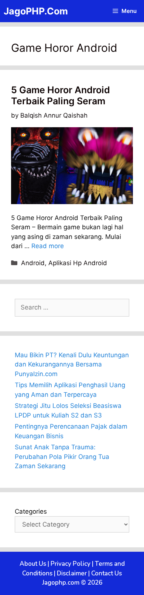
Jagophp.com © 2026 (72, 582)
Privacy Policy (70, 563)
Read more (47, 246)
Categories (31, 511)
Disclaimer (72, 573)
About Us (33, 563)
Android (33, 263)
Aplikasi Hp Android (77, 263)
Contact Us (106, 573)
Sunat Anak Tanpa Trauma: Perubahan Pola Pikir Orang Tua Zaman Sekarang (62, 456)
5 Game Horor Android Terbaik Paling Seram (60, 95)
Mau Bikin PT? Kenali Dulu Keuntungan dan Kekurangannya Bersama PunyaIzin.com (72, 364)
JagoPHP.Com (36, 11)
